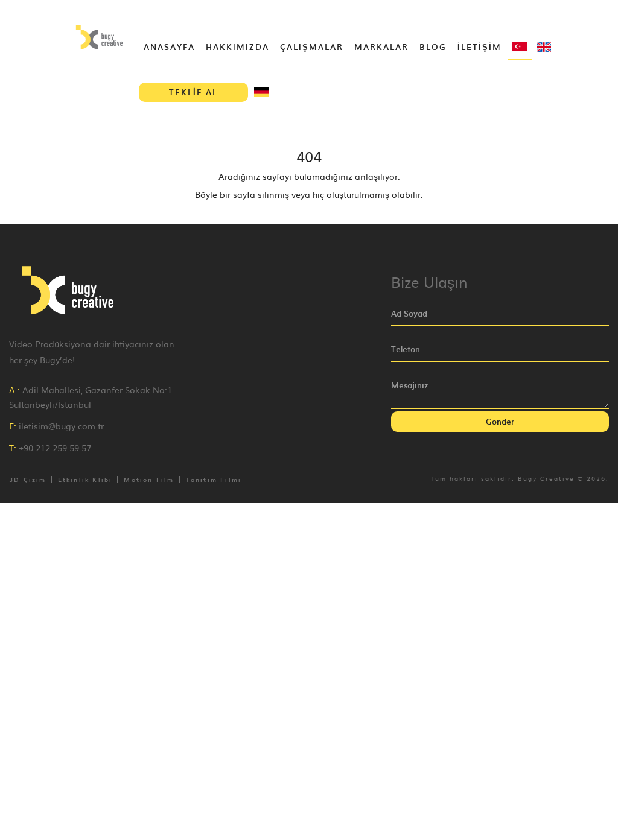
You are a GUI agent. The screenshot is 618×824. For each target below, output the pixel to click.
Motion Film (149, 479)
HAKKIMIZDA (237, 46)
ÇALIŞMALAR (311, 46)
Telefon (405, 349)
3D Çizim (27, 479)
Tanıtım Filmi (214, 479)
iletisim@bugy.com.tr (61, 426)
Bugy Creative (546, 478)
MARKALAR (381, 46)
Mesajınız (409, 385)
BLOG (433, 46)
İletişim (479, 46)
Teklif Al (193, 92)
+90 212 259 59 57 (55, 448)
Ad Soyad (409, 313)
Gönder (500, 421)
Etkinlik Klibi (85, 479)
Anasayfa (169, 46)
